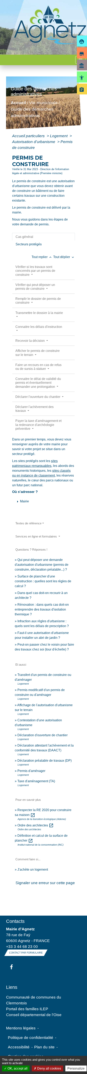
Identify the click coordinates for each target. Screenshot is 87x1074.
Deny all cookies (48, 1068)
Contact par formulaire (26, 952)
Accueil (18, 102)
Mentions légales (21, 1028)
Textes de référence (28, 523)
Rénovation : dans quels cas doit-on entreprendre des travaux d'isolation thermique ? (42, 609)
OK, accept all (17, 1068)
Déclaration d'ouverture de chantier (42, 735)
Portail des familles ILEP (27, 1009)
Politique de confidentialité (30, 1037)
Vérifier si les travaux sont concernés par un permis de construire (35, 270)
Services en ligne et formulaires (36, 536)
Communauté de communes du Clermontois (33, 1000)
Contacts (15, 921)
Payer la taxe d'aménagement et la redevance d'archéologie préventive (38, 424)
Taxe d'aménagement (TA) (36, 781)
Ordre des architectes (35, 825)
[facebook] (11, 967)
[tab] (43, 237)
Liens (11, 987)
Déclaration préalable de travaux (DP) (44, 760)
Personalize (76, 1068)
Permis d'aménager (31, 771)
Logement (59, 136)
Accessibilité (19, 1047)
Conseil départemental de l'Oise (34, 1014)
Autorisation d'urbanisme (34, 141)
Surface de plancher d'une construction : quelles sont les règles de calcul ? (43, 581)
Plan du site (44, 1047)
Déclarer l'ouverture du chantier (38, 396)
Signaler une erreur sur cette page (45, 883)
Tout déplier (64, 257)
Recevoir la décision (30, 340)
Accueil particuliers (29, 136)
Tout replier (42, 257)
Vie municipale (43, 102)
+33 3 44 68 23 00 (22, 946)
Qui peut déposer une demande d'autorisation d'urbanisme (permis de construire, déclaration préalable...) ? (41, 564)
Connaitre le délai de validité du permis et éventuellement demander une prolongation (38, 382)
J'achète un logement (32, 869)
